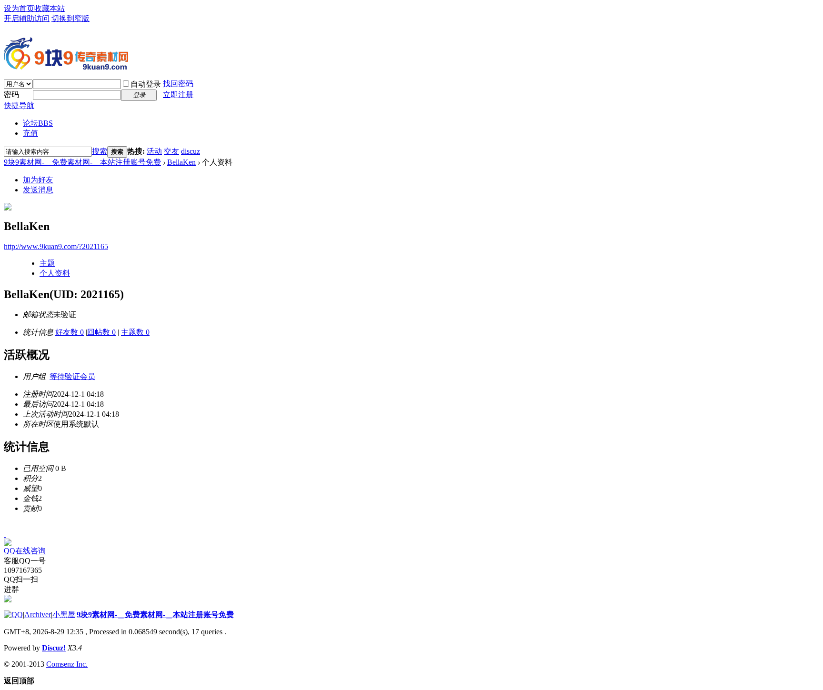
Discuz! (54, 648)
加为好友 (38, 180)
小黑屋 (63, 614)
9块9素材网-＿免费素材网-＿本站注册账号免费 (82, 162)
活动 (154, 151)
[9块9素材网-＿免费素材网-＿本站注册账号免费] (66, 66)
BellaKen (181, 162)
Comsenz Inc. (67, 664)
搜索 (99, 151)
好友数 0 (69, 332)
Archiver (37, 614)
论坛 (38, 123)
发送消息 (38, 190)
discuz (190, 151)
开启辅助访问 (27, 18)
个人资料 (55, 273)
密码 (11, 94)
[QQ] (13, 614)
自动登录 (145, 84)
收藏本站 (49, 8)
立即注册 (178, 94)
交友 (171, 151)
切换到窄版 (70, 18)
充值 (30, 133)
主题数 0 (135, 332)
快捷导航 (19, 105)
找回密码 (178, 84)
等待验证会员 (72, 376)
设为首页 (19, 8)
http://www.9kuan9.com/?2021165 (56, 246)
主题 (47, 263)
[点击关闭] (5, 534)
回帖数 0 (101, 332)
